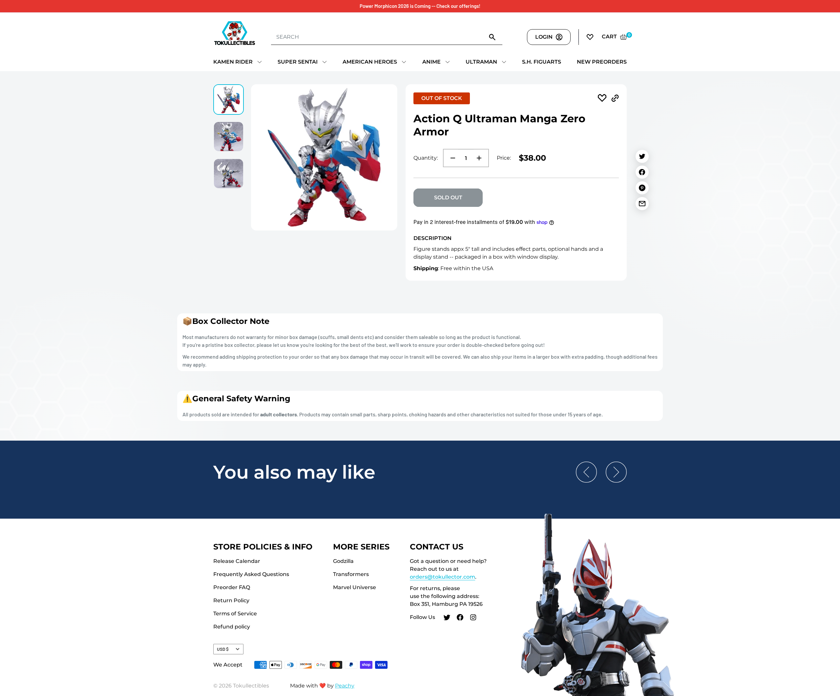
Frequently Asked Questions (251, 574)
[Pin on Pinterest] (642, 187)
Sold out (448, 197)
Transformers (351, 574)
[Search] (492, 37)
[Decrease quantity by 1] (451, 158)
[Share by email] (642, 203)
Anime (431, 62)
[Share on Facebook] (642, 172)
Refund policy (231, 627)
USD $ (223, 649)
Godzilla (343, 561)
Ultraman (481, 62)
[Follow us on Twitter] (447, 618)
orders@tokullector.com (442, 577)
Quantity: (425, 158)
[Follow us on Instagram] (473, 618)
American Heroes (370, 62)
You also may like (294, 472)
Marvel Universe (354, 587)
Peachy (344, 686)
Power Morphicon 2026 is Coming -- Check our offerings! (420, 6)
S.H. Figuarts (541, 62)
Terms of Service (235, 613)
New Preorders (602, 62)
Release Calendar (236, 561)
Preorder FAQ (231, 587)
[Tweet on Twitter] (642, 156)
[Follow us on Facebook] (460, 618)
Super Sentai (298, 62)
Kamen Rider (233, 62)
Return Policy (231, 600)
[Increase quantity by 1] (481, 158)
